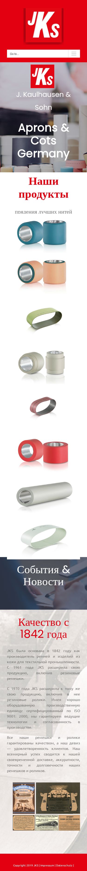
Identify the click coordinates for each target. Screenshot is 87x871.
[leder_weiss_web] (43, 522)
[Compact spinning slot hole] (43, 390)
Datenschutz (64, 865)
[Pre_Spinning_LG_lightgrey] (43, 478)
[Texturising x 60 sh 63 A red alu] (43, 434)
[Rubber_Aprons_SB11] (43, 303)
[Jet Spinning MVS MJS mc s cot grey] (43, 346)
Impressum (47, 865)
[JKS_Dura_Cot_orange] (43, 259)
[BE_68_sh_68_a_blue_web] (43, 215)
